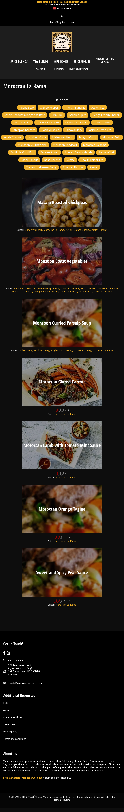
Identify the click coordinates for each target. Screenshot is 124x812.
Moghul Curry (87, 137)
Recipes (59, 69)
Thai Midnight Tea (92, 160)
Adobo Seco (27, 107)
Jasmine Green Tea (99, 130)
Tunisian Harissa (73, 167)
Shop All (42, 69)
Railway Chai (106, 152)
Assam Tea (97, 107)
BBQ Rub (57, 115)
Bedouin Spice (77, 115)
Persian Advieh (49, 152)
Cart (72, 22)
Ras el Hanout (29, 160)
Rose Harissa (52, 160)
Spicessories (82, 61)
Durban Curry (102, 122)
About (6, 710)
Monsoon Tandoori (65, 145)
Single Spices (105, 60)
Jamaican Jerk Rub (103, 291)
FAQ (5, 702)
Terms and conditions (14, 738)
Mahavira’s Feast (62, 137)
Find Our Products (12, 717)
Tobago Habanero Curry (41, 167)
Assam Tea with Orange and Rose (24, 115)
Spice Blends (19, 61)
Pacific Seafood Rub (22, 152)
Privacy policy (10, 731)
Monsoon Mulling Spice (32, 145)
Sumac (70, 160)
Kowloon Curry (37, 137)
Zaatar (94, 167)
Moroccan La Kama (94, 145)
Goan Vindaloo (50, 130)
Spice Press (9, 724)
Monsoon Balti (111, 137)
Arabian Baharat (75, 107)
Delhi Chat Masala (76, 122)
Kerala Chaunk (12, 137)
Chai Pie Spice (22, 122)
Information (78, 69)
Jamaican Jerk (74, 130)
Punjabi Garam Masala (78, 152)
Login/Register (57, 22)
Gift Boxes (61, 61)
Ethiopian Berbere (24, 130)
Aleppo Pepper (49, 107)
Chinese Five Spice (48, 122)
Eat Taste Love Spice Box (45, 288)
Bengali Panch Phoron (106, 115)
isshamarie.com (62, 799)
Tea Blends (40, 61)
